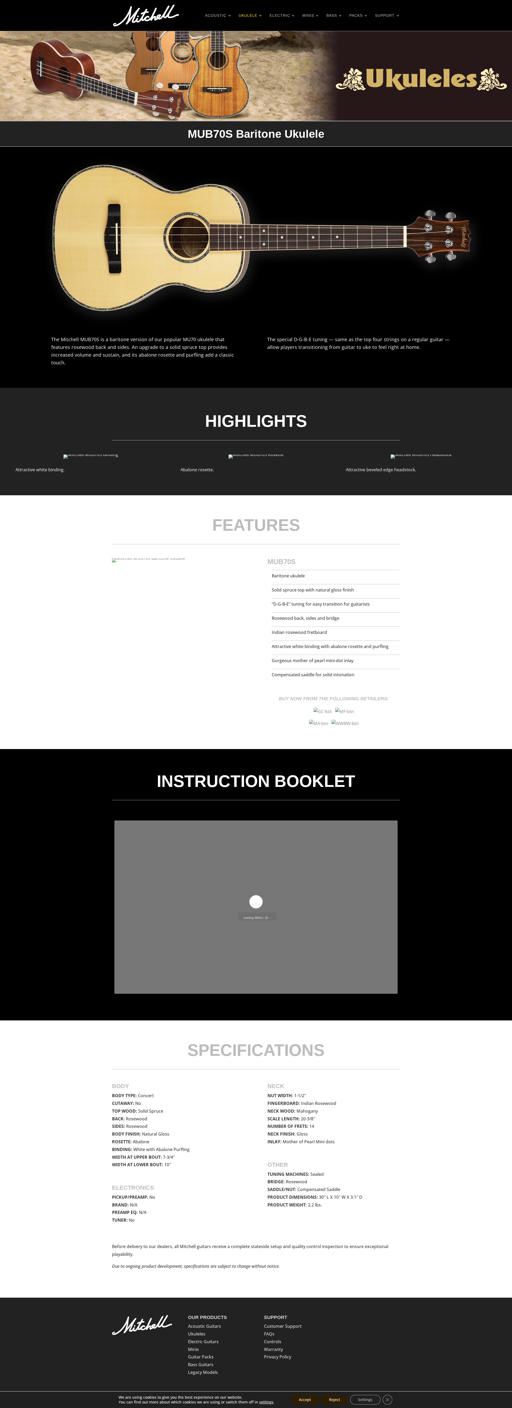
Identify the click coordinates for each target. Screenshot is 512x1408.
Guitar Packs (201, 1357)
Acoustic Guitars (204, 1326)
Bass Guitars (200, 1364)
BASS (331, 16)
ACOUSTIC (215, 16)
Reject (334, 1399)
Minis (193, 1349)
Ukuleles (196, 1334)
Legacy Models (203, 1372)
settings (266, 1402)
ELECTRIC (280, 16)
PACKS (356, 16)
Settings (365, 1399)
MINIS (308, 16)
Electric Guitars (203, 1342)
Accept (305, 1399)
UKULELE (248, 16)
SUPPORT (385, 16)
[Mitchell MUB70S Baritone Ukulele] (148, 558)
